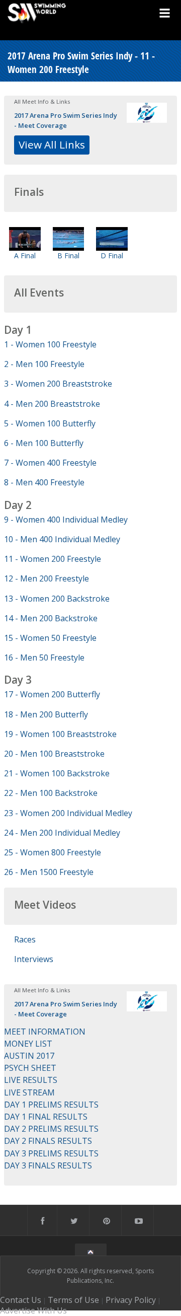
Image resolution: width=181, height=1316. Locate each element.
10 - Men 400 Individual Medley (62, 539)
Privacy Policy (131, 1299)
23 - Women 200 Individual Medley (68, 813)
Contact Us (20, 1299)
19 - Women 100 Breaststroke (60, 734)
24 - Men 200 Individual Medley (62, 832)
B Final (68, 255)
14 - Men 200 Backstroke (51, 618)
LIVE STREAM (29, 1092)
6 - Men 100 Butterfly (43, 443)
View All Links (52, 144)
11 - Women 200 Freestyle (52, 558)
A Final (25, 255)
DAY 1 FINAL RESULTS (45, 1116)
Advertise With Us (33, 1310)
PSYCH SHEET (30, 1067)
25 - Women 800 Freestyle (52, 852)
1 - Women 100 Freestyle (50, 344)
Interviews (33, 959)
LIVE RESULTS (30, 1079)
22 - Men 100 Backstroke (51, 792)
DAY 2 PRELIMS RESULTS (51, 1128)
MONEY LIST (28, 1043)
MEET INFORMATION (44, 1031)
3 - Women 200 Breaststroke (58, 383)
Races (25, 939)
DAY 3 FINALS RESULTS (48, 1165)
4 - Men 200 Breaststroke (52, 403)
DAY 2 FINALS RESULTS (48, 1140)
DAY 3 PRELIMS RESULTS (51, 1153)
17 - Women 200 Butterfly (52, 694)
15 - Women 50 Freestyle (50, 637)
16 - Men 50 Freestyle (44, 657)
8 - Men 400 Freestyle (44, 482)
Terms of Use (73, 1299)
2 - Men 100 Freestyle (44, 364)
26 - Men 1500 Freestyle (49, 872)
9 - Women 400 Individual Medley (66, 519)
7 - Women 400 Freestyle (50, 462)
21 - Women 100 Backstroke (57, 773)
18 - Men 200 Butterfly (46, 714)
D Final (112, 255)
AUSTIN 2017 (29, 1055)
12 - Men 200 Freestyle (46, 578)
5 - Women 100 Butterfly (50, 423)
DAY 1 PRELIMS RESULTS (51, 1104)
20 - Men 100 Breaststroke (54, 753)
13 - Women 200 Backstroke (57, 598)
